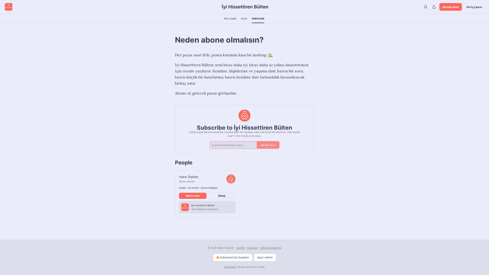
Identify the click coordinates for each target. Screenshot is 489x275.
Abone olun (450, 7)
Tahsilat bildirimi (271, 248)
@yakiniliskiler (187, 181)
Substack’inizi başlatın (234, 257)
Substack (230, 267)
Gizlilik (240, 248)
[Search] (425, 7)
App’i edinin (265, 257)
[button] (230, 18)
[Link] (170, 40)
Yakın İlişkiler (189, 177)
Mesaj (221, 195)
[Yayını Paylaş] (434, 7)
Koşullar (252, 248)
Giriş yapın (474, 7)
